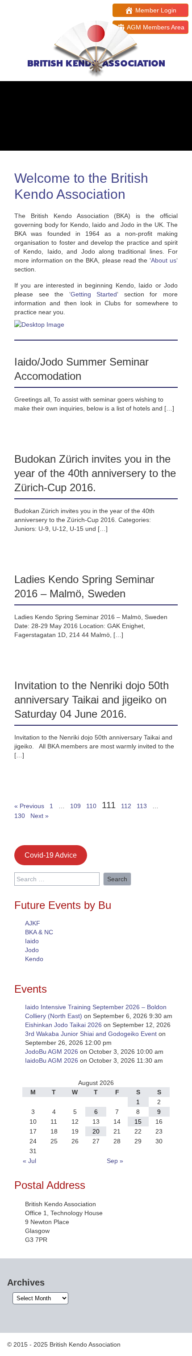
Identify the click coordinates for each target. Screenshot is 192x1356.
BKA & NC (39, 932)
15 (138, 1121)
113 (142, 805)
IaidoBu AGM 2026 (51, 1060)
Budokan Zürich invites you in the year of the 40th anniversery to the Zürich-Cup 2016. (95, 473)
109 (75, 805)
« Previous (29, 805)
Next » (39, 815)
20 (96, 1131)
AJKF (32, 923)
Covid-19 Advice (51, 855)
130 (19, 815)
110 (91, 805)
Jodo (32, 949)
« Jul (29, 1160)
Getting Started (94, 294)
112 (126, 805)
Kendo (34, 958)
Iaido (32, 941)
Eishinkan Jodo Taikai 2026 (63, 1024)
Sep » (115, 1160)
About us (163, 260)
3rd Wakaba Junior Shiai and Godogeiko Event (91, 1033)
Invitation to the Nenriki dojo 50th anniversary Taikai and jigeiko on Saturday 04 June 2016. (91, 699)
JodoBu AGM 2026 (51, 1051)
